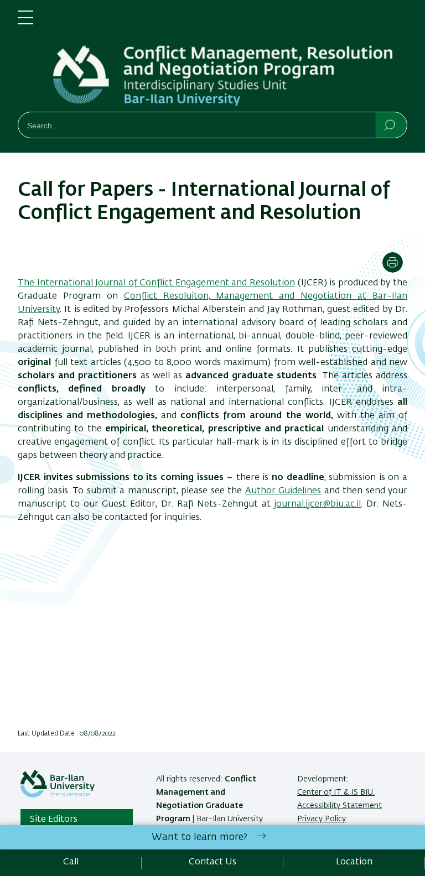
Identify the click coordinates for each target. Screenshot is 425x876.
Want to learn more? (199, 837)
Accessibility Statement (339, 806)
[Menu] (25, 22)
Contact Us (212, 862)
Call (71, 862)
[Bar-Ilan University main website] (57, 795)
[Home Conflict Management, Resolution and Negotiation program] (229, 58)
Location (354, 862)
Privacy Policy (321, 819)
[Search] (390, 124)
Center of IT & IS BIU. (336, 792)
